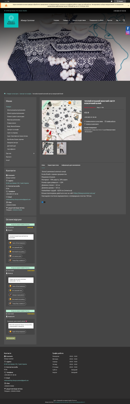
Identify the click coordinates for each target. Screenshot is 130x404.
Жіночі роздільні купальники (16, 110)
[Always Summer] (11, 20)
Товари (65, 20)
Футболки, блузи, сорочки (15, 139)
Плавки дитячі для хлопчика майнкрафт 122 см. (17, 280)
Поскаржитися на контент (61, 402)
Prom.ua (74, 400)
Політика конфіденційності (77, 402)
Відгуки (8, 157)
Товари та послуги (12, 93)
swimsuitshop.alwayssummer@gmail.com (18, 199)
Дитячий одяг (11, 146)
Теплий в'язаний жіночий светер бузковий (18, 236)
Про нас (109, 20)
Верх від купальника (13, 120)
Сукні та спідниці (12, 133)
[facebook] (42, 202)
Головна (56, 20)
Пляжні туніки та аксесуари (15, 116)
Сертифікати (11, 149)
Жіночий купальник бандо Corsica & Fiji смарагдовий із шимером (20, 325)
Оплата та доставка (79, 20)
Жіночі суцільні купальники (15, 113)
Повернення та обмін (96, 20)
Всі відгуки (10, 338)
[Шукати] (123, 20)
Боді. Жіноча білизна (13, 126)
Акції (8, 160)
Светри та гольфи (25, 93)
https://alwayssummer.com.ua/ (84, 193)
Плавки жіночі (11, 123)
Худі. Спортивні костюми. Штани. (17, 136)
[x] (44, 202)
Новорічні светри (12, 142)
